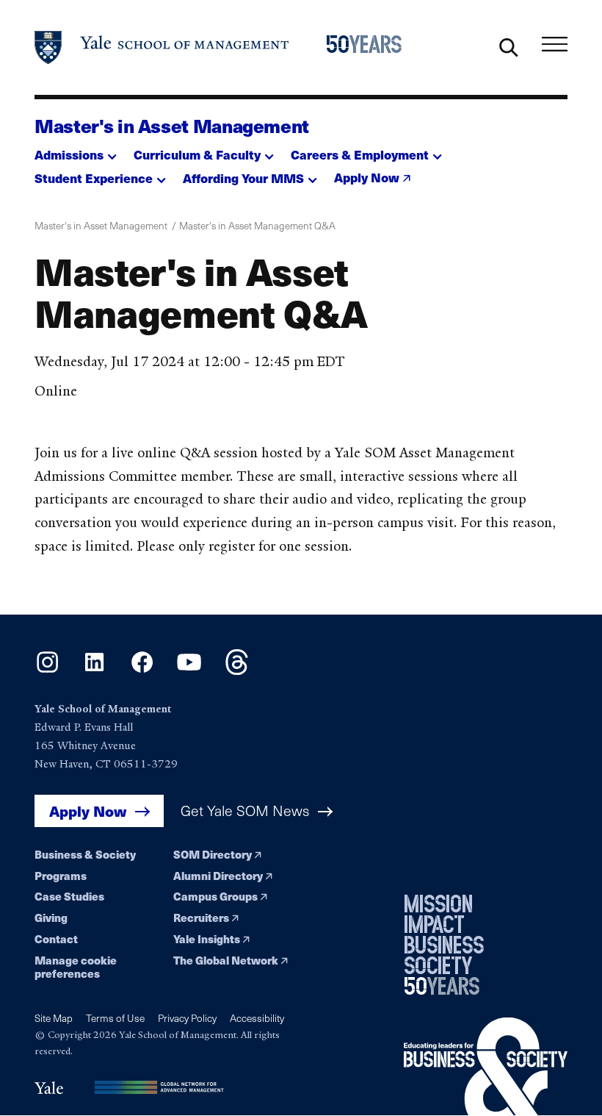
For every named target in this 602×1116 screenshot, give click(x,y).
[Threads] (237, 670)
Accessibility (257, 1018)
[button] (76, 150)
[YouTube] (189, 670)
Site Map (54, 1018)
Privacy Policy (187, 1018)
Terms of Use (115, 1018)
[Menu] (554, 44)
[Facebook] (142, 670)
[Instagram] (47, 670)
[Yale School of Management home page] (162, 47)
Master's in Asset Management (172, 125)
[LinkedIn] (94, 670)
